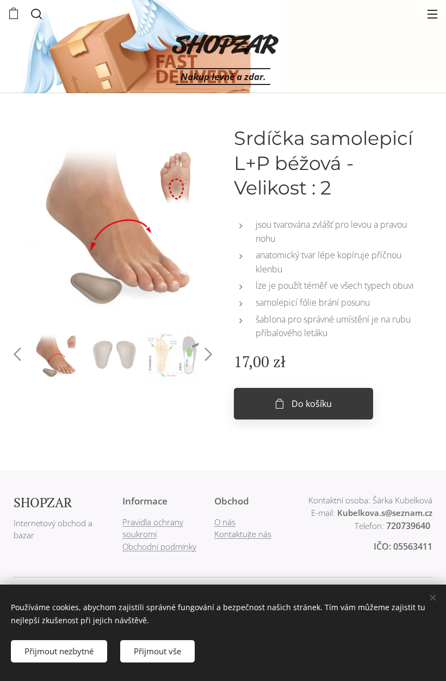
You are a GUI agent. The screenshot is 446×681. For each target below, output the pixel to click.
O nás (225, 521)
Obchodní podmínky (159, 546)
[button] (35, 13)
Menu (432, 14)
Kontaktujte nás (242, 533)
